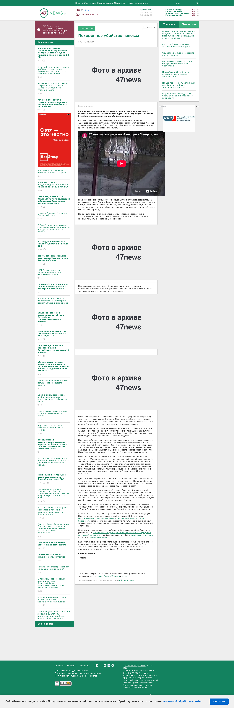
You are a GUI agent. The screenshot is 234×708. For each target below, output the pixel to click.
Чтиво (130, 3)
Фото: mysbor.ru (85, 106)
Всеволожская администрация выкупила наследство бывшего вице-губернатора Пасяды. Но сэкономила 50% (178, 35)
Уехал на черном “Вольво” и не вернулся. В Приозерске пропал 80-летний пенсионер (53, 302)
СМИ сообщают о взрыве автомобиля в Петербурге (176, 45)
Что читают (189, 24)
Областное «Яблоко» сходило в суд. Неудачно (178, 54)
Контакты (72, 666)
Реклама (84, 666)
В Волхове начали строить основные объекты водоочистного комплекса (52, 601)
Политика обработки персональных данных (78, 673)
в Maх (124, 576)
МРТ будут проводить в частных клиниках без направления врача (50, 274)
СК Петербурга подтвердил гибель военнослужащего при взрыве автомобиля (55, 30)
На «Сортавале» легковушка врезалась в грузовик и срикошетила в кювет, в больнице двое (53, 512)
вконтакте (82, 10)
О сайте (59, 666)
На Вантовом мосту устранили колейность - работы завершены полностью (178, 85)
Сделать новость (89, 14)
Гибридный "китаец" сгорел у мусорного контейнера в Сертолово (178, 64)
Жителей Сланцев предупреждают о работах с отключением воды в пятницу (53, 186)
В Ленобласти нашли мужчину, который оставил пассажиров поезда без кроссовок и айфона (54, 230)
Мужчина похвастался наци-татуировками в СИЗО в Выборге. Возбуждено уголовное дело (53, 88)
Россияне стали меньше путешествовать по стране (52, 173)
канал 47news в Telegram (108, 576)
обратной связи (126, 580)
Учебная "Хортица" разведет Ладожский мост (53, 216)
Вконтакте (105, 665)
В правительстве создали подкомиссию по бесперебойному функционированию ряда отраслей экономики (51, 585)
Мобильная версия (78, 10)
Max (112, 665)
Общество (119, 3)
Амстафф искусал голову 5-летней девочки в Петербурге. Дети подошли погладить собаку (54, 463)
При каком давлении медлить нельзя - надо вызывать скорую (53, 384)
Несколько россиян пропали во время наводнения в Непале (52, 415)
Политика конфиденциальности (71, 671)
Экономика (90, 3)
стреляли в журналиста (142, 535)
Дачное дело (141, 3)
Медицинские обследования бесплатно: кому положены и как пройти (177, 96)
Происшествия (105, 3)
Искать (197, 3)
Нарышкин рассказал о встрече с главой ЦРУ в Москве (50, 429)
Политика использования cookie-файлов (76, 676)
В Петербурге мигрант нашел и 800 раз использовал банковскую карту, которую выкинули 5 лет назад (53, 72)
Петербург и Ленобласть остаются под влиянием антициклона (175, 74)
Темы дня (169, 24)
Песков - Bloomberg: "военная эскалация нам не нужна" (53, 569)
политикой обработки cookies (182, 701)
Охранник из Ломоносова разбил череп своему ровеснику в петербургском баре (52, 400)
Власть (79, 3)
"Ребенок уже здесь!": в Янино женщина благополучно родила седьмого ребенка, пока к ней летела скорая (54, 617)
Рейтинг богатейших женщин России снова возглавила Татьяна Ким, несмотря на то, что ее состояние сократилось (53, 530)
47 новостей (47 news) (135, 665)
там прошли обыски (97, 537)
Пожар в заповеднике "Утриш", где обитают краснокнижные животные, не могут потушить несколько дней (53, 495)
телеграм (85, 10)
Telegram (109, 665)
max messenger (89, 10)
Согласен (219, 701)
